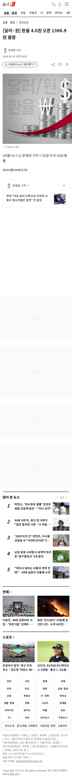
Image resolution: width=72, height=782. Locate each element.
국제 (63, 681)
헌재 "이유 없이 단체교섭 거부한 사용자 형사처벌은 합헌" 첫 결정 (27, 198)
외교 (27, 688)
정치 (9, 681)
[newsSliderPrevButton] (57, 498)
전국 (9, 688)
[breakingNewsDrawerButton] (60, 3)
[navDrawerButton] (66, 4)
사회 (27, 681)
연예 (6, 591)
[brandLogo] (9, 4)
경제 (45, 681)
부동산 (27, 695)
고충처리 (62, 725)
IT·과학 (45, 695)
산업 (9, 695)
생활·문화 (9, 703)
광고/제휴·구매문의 (27, 725)
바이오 (63, 695)
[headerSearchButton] (53, 3)
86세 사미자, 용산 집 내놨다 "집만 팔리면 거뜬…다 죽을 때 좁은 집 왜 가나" (33, 525)
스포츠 (7, 637)
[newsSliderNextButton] (66, 498)
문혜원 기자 (14, 50)
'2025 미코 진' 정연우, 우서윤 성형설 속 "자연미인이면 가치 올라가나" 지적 (32, 540)
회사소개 (9, 725)
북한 (45, 688)
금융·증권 (63, 688)
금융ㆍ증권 (9, 22)
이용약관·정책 (47, 725)
